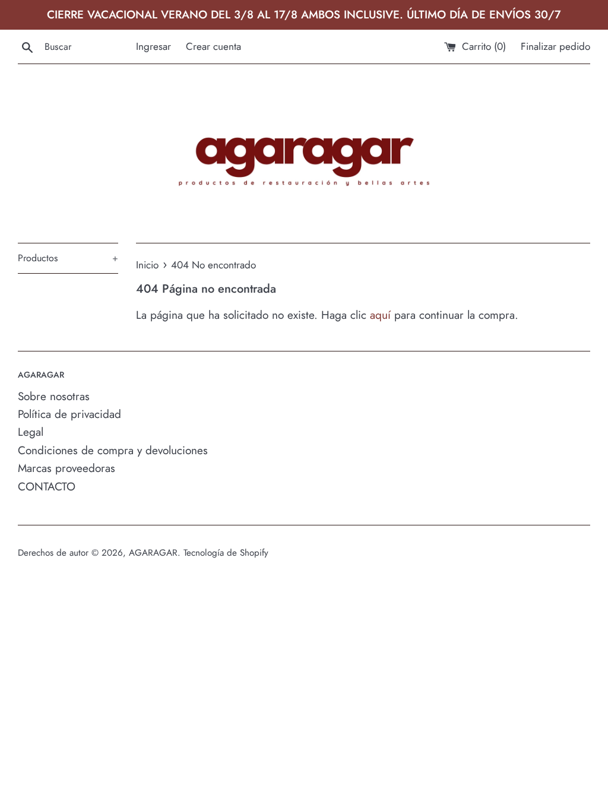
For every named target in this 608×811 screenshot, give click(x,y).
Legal (30, 432)
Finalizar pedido (555, 46)
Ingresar (153, 46)
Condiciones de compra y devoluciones (113, 450)
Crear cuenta (213, 46)
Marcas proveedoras (66, 468)
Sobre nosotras (54, 396)
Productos (68, 258)
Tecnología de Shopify (225, 552)
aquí (380, 315)
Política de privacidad (69, 414)
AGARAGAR (153, 552)
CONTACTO (46, 487)
